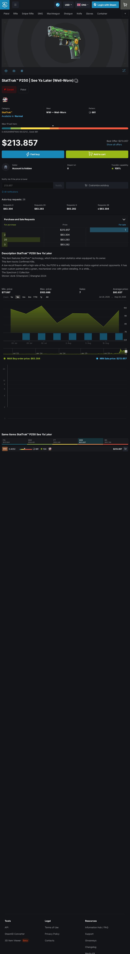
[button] (6, 13)
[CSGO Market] (5, 4)
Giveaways (90, 940)
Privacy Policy (52, 933)
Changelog (90, 947)
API (6, 927)
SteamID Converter (15, 933)
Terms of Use (51, 927)
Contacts (49, 940)
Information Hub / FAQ (96, 927)
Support (89, 933)
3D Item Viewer (13, 940)
